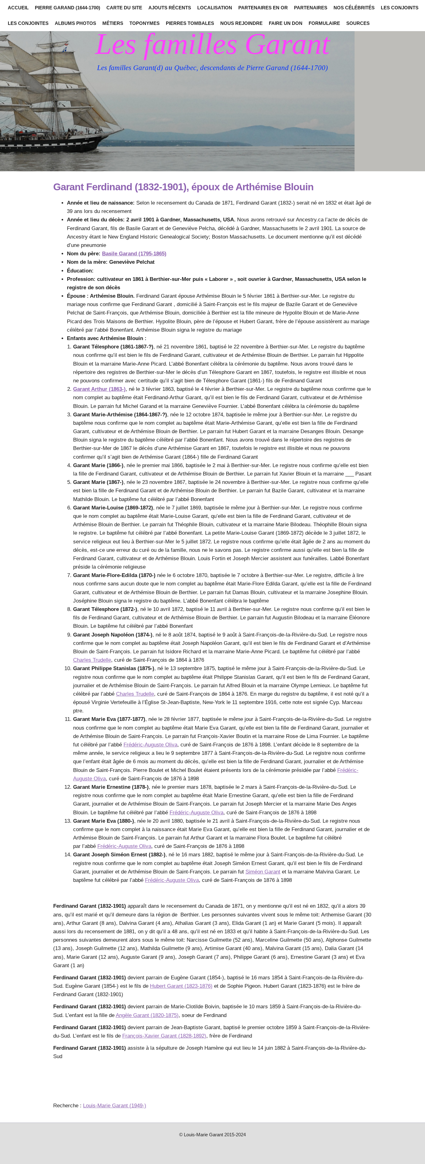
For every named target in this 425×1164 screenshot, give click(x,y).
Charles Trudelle (92, 660)
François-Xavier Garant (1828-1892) (164, 1036)
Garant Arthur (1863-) (99, 389)
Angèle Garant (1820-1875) (147, 1015)
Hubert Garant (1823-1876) (181, 986)
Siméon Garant (262, 872)
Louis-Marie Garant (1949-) (114, 1106)
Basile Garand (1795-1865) (134, 254)
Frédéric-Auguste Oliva (150, 745)
